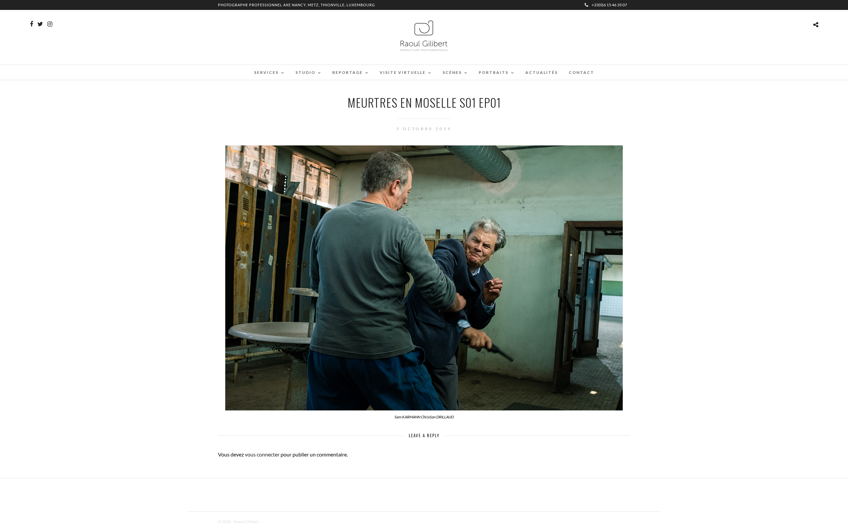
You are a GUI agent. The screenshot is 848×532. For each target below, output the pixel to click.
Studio (305, 72)
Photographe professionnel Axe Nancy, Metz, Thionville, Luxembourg (296, 5)
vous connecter (262, 454)
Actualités (541, 72)
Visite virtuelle (403, 72)
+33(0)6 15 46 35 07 (609, 4)
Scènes (452, 72)
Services (266, 72)
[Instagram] (49, 24)
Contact (581, 72)
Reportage (347, 72)
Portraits (493, 72)
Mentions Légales (276, 521)
